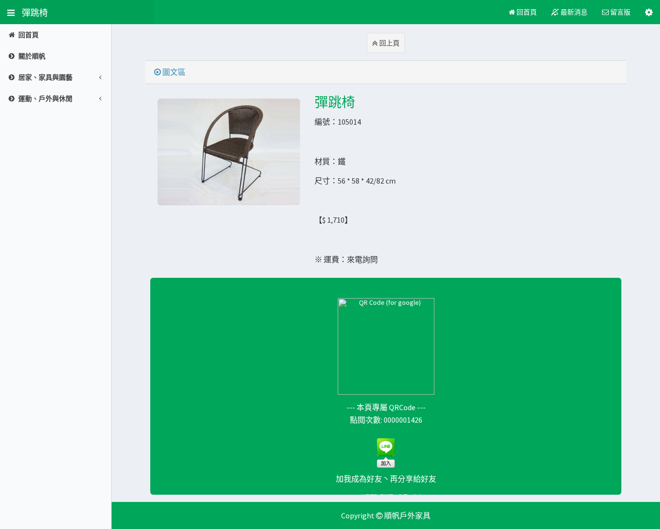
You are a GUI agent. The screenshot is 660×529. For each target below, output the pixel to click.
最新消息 (573, 12)
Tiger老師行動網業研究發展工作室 (385, 497)
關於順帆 (31, 56)
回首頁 (526, 12)
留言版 (620, 12)
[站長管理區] (649, 12)
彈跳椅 (31, 12)
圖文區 (173, 72)
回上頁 (389, 43)
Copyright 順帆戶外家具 (385, 515)
